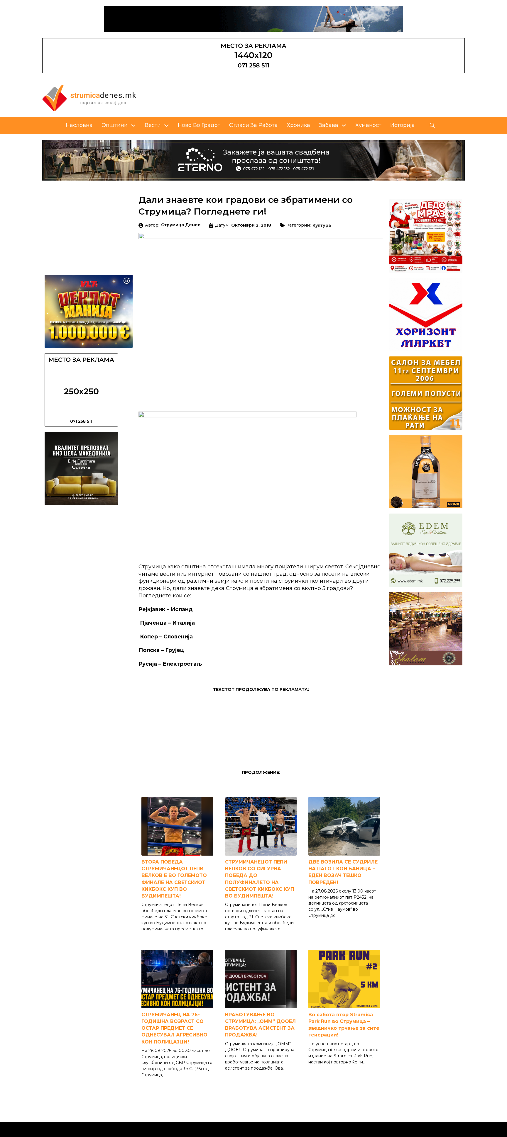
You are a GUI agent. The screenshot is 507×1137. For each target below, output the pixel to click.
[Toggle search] (432, 125)
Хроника (298, 125)
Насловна (79, 125)
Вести (153, 125)
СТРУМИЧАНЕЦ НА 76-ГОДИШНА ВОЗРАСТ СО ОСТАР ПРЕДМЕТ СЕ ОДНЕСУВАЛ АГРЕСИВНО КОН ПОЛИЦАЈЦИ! (174, 1028)
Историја (402, 125)
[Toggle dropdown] (133, 125)
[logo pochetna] (89, 97)
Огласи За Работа (253, 125)
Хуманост (368, 125)
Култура (321, 225)
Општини (115, 125)
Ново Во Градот (199, 125)
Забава (328, 125)
